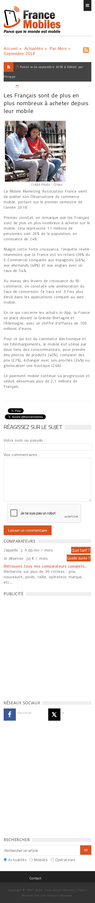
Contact (35, 878)
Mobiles (41, 860)
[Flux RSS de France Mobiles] (86, 49)
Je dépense (14, 558)
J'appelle (11, 550)
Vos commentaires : (22, 454)
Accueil (11, 49)
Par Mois (58, 49)
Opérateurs (65, 860)
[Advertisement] (47, 646)
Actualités (33, 49)
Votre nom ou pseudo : (25, 440)
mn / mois (43, 550)
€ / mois (40, 558)
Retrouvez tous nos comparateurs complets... (45, 566)
